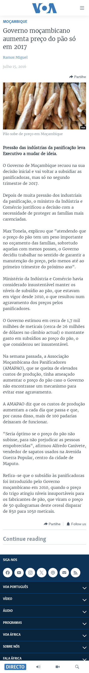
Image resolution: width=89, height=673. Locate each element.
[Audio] (38, 667)
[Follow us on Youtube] (19, 572)
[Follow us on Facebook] (7, 572)
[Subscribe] (64, 572)
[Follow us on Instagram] (30, 572)
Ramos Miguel (15, 57)
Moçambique (15, 22)
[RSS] (75, 572)
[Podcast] (53, 572)
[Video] (57, 667)
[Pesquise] (77, 667)
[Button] (77, 77)
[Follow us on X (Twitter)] (41, 572)
